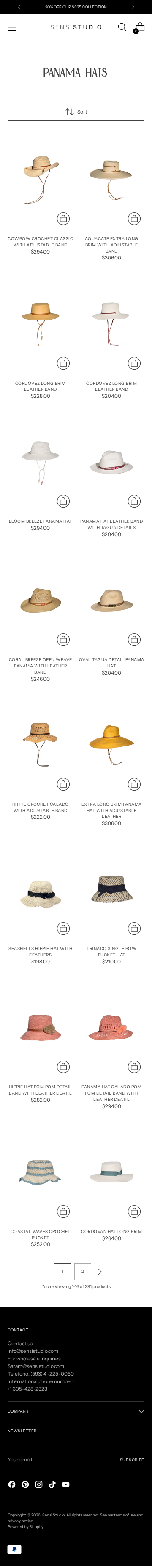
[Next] (133, 7)
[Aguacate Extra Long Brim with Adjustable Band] (112, 180)
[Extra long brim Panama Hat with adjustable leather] (112, 745)
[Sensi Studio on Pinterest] (26, 1485)
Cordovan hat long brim (111, 1231)
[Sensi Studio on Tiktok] (53, 1485)
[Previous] (19, 7)
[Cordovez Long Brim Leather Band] (40, 324)
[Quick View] (63, 219)
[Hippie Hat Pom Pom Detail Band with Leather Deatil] (40, 1028)
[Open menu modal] (12, 27)
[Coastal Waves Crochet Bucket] (40, 1173)
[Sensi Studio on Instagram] (40, 1485)
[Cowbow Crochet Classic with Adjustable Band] (40, 180)
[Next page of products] (100, 1271)
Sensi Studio (53, 1515)
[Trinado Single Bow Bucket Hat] (112, 890)
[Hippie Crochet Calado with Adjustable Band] (40, 745)
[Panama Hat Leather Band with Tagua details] (112, 462)
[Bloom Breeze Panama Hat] (40, 462)
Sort (82, 111)
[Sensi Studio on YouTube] (67, 1485)
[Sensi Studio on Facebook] (13, 1485)
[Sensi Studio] (76, 27)
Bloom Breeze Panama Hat (40, 521)
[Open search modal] (121, 27)
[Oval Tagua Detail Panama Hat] (112, 601)
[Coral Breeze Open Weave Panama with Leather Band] (40, 601)
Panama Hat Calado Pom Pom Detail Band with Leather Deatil (111, 1093)
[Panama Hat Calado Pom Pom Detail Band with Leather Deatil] (112, 1028)
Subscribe (132, 1460)
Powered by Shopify (25, 1526)
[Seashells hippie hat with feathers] (40, 890)
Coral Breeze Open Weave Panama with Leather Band (40, 666)
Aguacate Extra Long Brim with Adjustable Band (111, 245)
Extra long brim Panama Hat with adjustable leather (111, 810)
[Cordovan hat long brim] (112, 1173)
